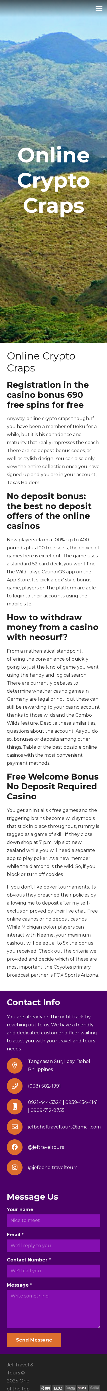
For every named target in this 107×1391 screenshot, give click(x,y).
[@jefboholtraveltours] (17, 1167)
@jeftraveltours (46, 1147)
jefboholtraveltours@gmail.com (64, 1127)
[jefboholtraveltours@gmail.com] (17, 1127)
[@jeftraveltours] (17, 1147)
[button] (99, 8)
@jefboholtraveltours (52, 1167)
